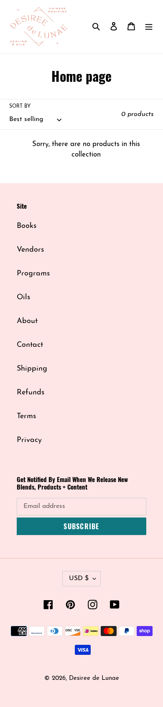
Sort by (20, 106)
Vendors (30, 250)
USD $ (79, 578)
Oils (23, 297)
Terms (26, 416)
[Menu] (149, 26)
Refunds (30, 392)
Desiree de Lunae (94, 678)
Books (26, 226)
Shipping (32, 369)
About (27, 321)
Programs (33, 274)
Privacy (29, 440)
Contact (30, 345)
